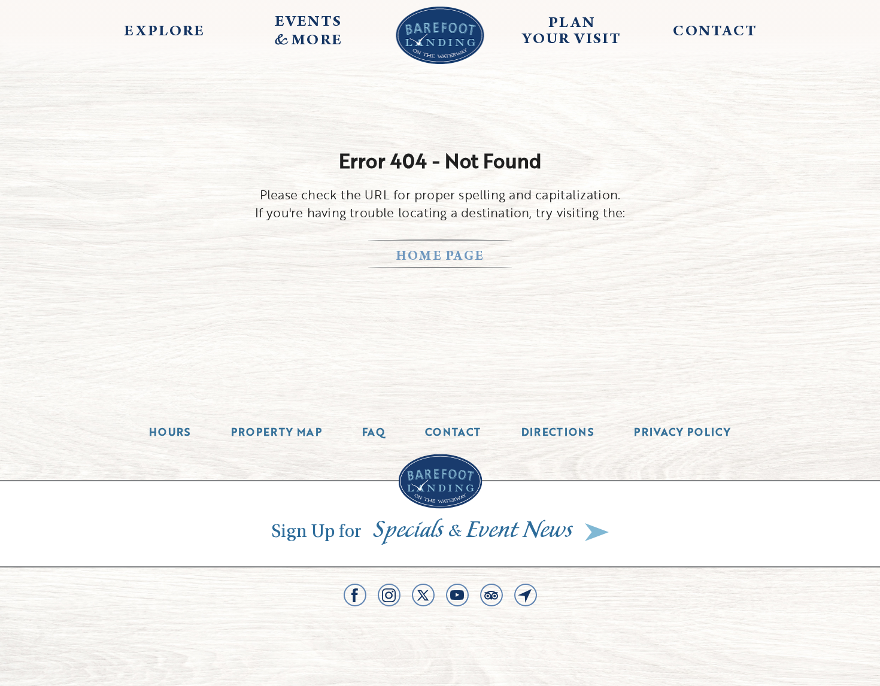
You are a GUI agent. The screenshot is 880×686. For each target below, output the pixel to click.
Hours (170, 431)
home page (440, 257)
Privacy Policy (682, 431)
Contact (453, 431)
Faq (373, 431)
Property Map (276, 431)
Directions (557, 431)
